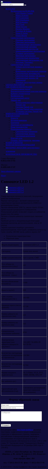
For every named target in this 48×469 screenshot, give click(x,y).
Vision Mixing (21, 36)
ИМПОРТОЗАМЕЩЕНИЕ (17, 114)
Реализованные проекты (21, 129)
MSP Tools (20, 24)
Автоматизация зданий (20, 89)
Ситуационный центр (20, 98)
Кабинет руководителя (20, 94)
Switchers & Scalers (23, 31)
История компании (19, 120)
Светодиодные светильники (23, 38)
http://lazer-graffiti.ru (25, 430)
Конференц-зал (17, 96)
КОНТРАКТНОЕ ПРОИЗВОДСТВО (21, 154)
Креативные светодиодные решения (31, 71)
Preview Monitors (23, 29)
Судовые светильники (25, 53)
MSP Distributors (22, 20)
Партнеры (15, 122)
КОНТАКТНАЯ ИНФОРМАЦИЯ (20, 145)
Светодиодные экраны (20, 65)
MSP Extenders (22, 22)
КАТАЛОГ (10, 9)
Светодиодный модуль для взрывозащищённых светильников (30, 50)
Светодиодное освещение (26, 131)
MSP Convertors (22, 18)
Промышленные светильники (28, 44)
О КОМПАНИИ (13, 116)
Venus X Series (22, 33)
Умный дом (16, 100)
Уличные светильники (25, 40)
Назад (3, 175)
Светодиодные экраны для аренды (30, 76)
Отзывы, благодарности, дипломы (25, 140)
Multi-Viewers (21, 27)
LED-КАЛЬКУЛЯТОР (15, 85)
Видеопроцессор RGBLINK (22, 11)
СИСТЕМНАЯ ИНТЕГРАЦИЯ (19, 87)
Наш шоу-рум (16, 138)
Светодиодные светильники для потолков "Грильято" (29, 61)
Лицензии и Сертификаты (22, 125)
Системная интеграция (25, 136)
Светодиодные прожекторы (27, 58)
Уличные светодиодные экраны (29, 82)
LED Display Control (24, 13)
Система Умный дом (24, 107)
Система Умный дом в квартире (29, 109)
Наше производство (19, 127)
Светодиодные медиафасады (28, 73)
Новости (14, 118)
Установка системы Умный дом (29, 111)
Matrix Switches (22, 15)
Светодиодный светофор (26, 47)
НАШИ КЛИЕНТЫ (14, 143)
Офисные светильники (25, 42)
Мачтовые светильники (26, 56)
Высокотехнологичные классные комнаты (28, 91)
